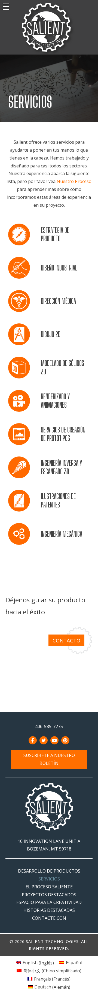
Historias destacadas (49, 910)
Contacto (66, 640)
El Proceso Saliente (49, 887)
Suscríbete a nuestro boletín (49, 759)
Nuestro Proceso (74, 181)
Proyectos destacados (49, 895)
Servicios (49, 879)
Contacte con (49, 918)
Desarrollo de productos (49, 871)
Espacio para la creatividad (49, 902)
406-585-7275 (49, 726)
